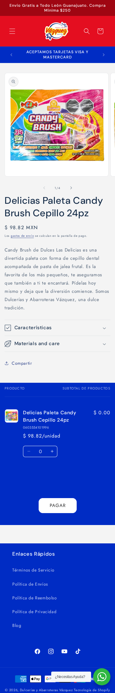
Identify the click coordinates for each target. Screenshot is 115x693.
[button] (12, 31)
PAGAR (58, 505)
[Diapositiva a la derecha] (71, 188)
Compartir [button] (22, 363)
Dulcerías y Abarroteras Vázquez (46, 689)
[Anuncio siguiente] (103, 54)
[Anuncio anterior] (11, 54)
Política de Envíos (30, 584)
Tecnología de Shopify (92, 689)
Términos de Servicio (33, 570)
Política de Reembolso (34, 598)
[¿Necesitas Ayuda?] (101, 676)
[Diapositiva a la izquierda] (44, 188)
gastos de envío (22, 235)
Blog (16, 625)
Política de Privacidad (34, 612)
